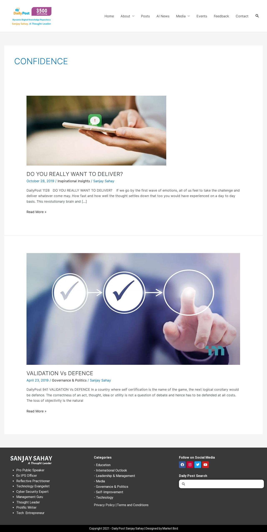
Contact (242, 16)
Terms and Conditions (133, 505)
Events (201, 16)
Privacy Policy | (105, 505)
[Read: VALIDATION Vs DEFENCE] (133, 308)
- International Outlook (110, 470)
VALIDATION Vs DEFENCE (59, 373)
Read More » (36, 211)
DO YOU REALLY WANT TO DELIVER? (74, 174)
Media (181, 16)
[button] (257, 16)
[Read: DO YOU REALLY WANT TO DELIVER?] (96, 130)
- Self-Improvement (108, 492)
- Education (102, 465)
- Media (99, 481)
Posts (145, 16)
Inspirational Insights (74, 181)
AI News (162, 16)
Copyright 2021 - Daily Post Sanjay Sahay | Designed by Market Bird (133, 528)
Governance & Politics (69, 380)
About (125, 16)
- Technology (103, 497)
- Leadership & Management (114, 476)
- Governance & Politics (111, 487)
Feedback (221, 16)
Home (109, 16)
